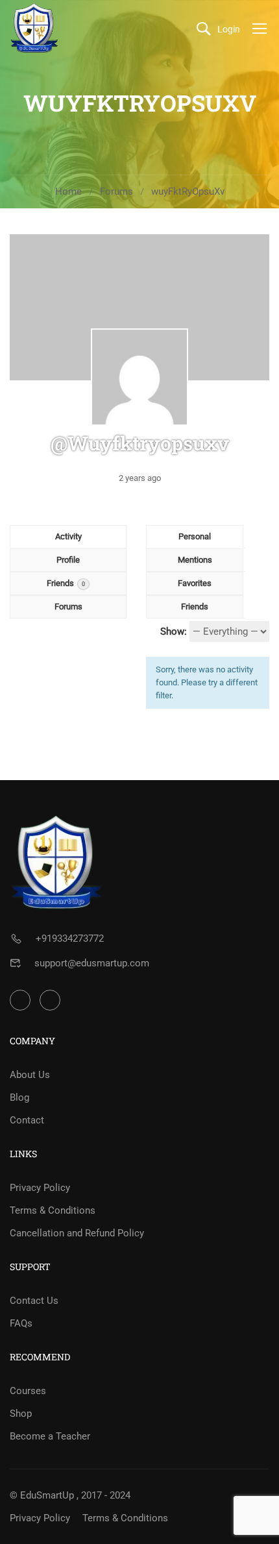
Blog (19, 1097)
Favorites (195, 583)
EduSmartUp (47, 1495)
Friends (66, 583)
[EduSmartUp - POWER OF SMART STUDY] (35, 28)
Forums (116, 191)
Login (228, 29)
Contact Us (34, 1300)
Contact (27, 1120)
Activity (68, 536)
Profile (68, 560)
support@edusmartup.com (91, 963)
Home (68, 191)
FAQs (21, 1323)
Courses (28, 1391)
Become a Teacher (50, 1436)
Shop (21, 1413)
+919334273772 (70, 938)
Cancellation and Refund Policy (77, 1233)
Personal (194, 536)
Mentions (195, 560)
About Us (30, 1075)
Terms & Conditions (52, 1210)
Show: (173, 631)
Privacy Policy (40, 1188)
